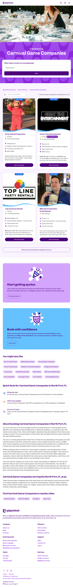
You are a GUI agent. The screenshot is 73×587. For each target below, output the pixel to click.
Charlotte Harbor (9, 499)
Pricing (5, 558)
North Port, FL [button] (38, 49)
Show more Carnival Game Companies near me (36, 250)
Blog (4, 530)
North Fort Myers (23, 499)
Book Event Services (9, 89)
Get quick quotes (14, 296)
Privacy (11, 574)
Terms (5, 574)
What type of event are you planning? (19, 63)
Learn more (12, 343)
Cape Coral (46, 499)
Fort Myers (36, 499)
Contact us (41, 543)
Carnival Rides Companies (46, 361)
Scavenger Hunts (23, 377)
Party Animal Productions (15, 134)
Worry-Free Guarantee (25, 335)
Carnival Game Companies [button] (36, 53)
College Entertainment (51, 366)
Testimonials (7, 561)
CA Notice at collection (10, 576)
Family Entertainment (22, 372)
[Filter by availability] (16, 94)
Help (39, 540)
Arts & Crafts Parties (10, 361)
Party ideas (42, 530)
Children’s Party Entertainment (30, 366)
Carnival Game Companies (38, 89)
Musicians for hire (9, 545)
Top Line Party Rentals (14, 209)
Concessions (8, 372)
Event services (43, 556)
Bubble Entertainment (28, 361)
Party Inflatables (9, 377)
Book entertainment (10, 540)
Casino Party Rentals (10, 366)
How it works (42, 528)
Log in (40, 545)
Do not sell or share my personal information (17, 578)
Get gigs (6, 556)
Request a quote (43, 533)
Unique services (43, 558)
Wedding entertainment (11, 548)
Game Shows (37, 372)
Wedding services (44, 561)
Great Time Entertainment (50, 134)
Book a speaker (8, 543)
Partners (6, 533)
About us (6, 528)
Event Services (23, 89)
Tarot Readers (37, 377)
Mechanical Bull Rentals (52, 372)
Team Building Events (52, 377)
